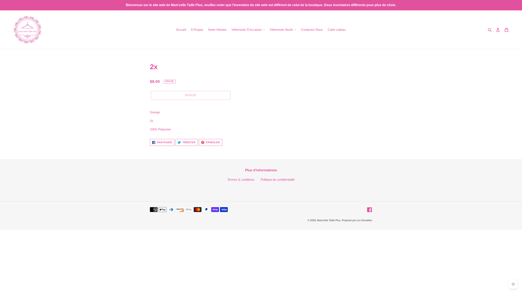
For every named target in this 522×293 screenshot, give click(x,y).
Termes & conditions (240, 179)
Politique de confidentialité (278, 179)
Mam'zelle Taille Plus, (329, 220)
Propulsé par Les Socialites (357, 220)
